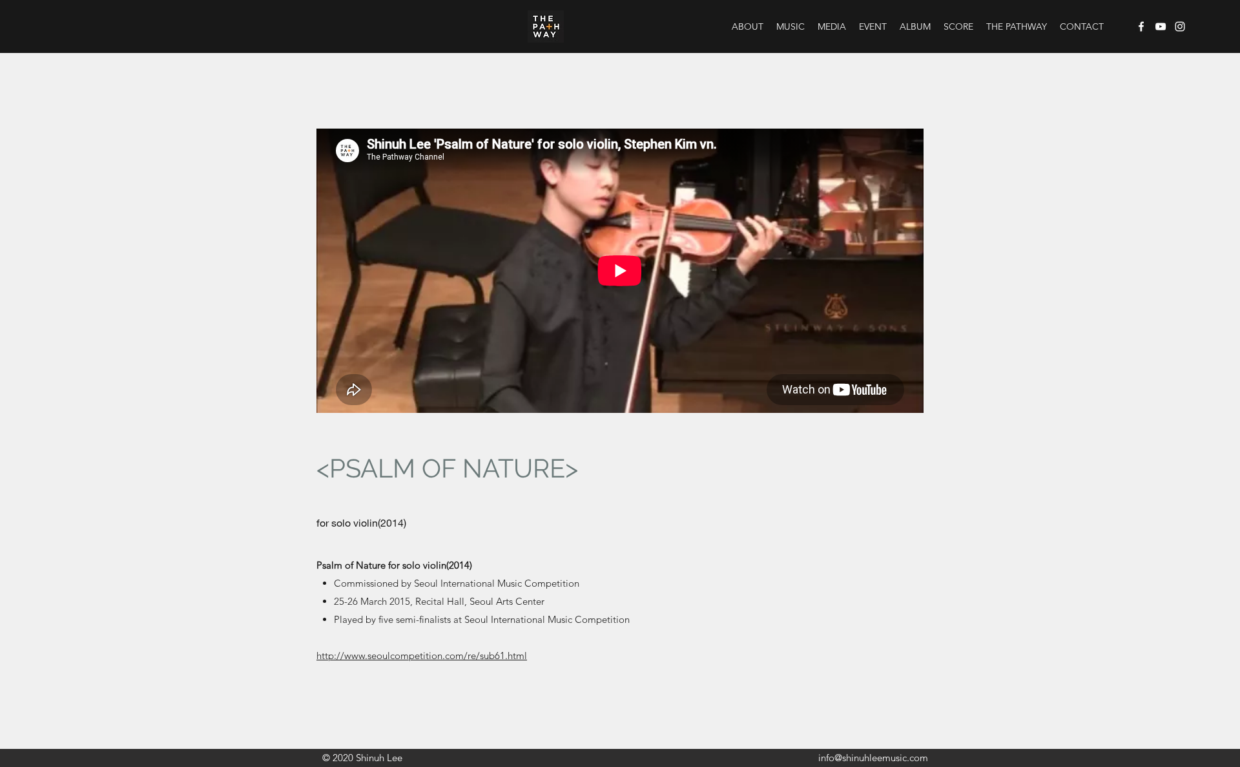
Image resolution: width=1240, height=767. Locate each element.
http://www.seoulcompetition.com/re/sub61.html (421, 655)
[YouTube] (1160, 26)
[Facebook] (1141, 26)
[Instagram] (1179, 26)
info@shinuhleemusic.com (873, 757)
